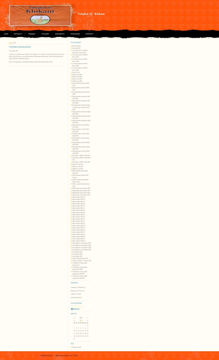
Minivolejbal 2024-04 (78, 217)
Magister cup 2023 (77, 166)
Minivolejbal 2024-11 (78, 221)
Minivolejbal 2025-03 (78, 228)
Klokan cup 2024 (77, 77)
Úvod (6, 34)
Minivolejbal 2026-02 (78, 236)
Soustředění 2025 (77, 256)
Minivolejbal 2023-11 (78, 208)
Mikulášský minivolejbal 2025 (81, 195)
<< (74, 317)
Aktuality (18, 34)
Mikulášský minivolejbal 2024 (81, 193)
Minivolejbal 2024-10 (78, 219)
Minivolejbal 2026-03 (78, 239)
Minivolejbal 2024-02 (78, 212)
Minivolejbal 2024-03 (78, 215)
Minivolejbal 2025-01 (78, 223)
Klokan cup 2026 (77, 81)
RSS (57, 355)
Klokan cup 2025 (77, 79)
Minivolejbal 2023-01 (78, 197)
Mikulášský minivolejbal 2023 (81, 190)
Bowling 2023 (76, 48)
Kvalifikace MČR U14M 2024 (81, 155)
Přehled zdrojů (76, 347)
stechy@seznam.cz (76, 297)
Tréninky (32, 34)
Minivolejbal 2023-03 (78, 201)
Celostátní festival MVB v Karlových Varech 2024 (80, 51)
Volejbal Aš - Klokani (91, 14)
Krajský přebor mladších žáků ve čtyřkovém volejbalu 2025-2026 (81, 107)
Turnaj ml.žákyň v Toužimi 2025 (81, 261)
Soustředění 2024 (77, 254)
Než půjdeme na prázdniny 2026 (81, 250)
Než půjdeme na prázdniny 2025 (81, 247)
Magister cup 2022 (77, 164)
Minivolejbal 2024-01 (78, 210)
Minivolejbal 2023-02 (78, 199)
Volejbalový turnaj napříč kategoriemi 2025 (79, 268)
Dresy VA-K (76, 72)
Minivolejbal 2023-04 (78, 204)
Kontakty (90, 34)
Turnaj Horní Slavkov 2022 (80, 258)
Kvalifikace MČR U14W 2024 (81, 162)
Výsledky (45, 34)
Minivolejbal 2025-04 (78, 230)
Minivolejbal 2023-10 (78, 206)
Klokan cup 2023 (77, 74)
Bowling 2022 (76, 46)
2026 (81, 320)
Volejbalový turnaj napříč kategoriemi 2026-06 (79, 277)
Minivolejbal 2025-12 (78, 232)
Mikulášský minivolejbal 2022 (81, 188)
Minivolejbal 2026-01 (78, 234)
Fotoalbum (75, 34)
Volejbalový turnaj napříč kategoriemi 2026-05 (79, 273)
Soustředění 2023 (77, 252)
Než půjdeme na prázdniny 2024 (81, 245)
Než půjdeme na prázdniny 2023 (81, 243)
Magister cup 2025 (77, 169)
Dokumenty (60, 34)
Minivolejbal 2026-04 (78, 241)
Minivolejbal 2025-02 (78, 226)
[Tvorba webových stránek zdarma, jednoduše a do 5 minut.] (54, 355)
